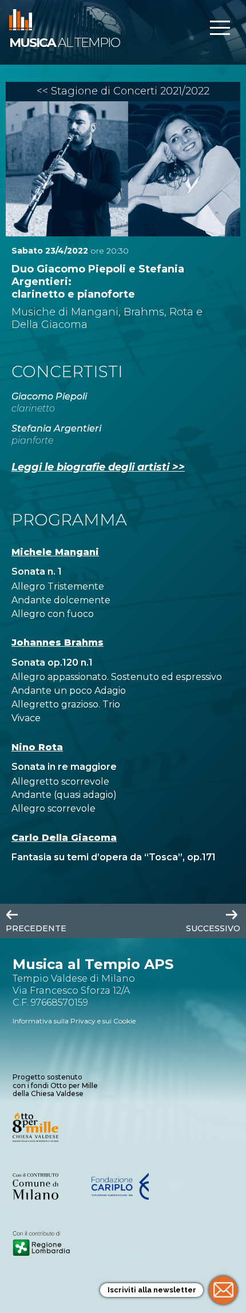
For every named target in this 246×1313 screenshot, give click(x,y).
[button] (220, 29)
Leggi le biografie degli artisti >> (98, 467)
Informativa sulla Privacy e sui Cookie (74, 1021)
